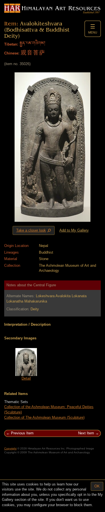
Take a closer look (34, 230)
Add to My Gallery (74, 230)
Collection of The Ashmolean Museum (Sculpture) (44, 417)
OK (97, 486)
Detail (26, 378)
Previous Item (22, 433)
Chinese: (11, 53)
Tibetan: (11, 44)
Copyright (10, 448)
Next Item (86, 433)
